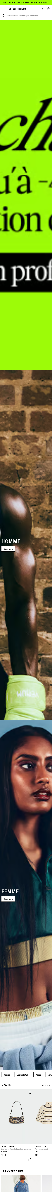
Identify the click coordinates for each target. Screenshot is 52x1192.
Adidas (7, 1074)
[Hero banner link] (26, 195)
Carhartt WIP (23, 1074)
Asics (38, 1074)
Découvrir (8, 549)
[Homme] (26, 545)
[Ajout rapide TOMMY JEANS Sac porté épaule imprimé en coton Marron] (16, 1159)
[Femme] (26, 895)
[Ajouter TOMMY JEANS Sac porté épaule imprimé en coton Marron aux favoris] (30, 1092)
